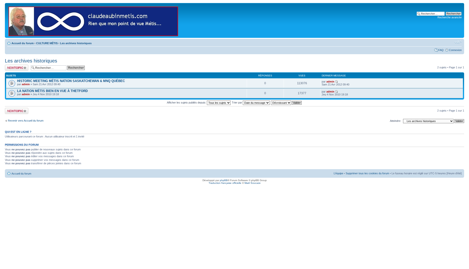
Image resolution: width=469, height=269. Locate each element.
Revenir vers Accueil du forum (25, 120)
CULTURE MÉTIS (47, 43)
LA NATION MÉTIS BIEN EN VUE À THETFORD (52, 91)
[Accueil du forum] (93, 20)
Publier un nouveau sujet (16, 68)
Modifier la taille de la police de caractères (458, 42)
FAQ (441, 50)
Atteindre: (395, 120)
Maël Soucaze (253, 183)
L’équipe (338, 173)
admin (26, 84)
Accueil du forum (22, 43)
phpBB (224, 180)
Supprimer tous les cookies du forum (367, 173)
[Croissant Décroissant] (286, 102)
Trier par (237, 102)
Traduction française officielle (225, 183)
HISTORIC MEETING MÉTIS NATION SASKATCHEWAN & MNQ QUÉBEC (71, 81)
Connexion (455, 50)
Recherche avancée (449, 17)
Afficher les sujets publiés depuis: (187, 102)
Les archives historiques (76, 43)
